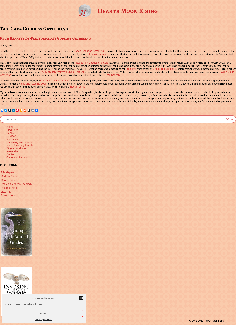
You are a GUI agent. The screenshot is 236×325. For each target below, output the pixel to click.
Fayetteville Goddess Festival (91, 62)
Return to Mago (9, 187)
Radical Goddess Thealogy (16, 184)
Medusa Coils (9, 176)
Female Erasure (98, 54)
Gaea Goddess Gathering (89, 51)
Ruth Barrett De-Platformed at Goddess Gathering (45, 38)
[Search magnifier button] (232, 119)
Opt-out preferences (43, 320)
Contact (10, 154)
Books (10, 133)
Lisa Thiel (6, 191)
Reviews (11, 136)
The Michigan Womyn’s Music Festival (62, 72)
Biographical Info (16, 148)
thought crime (77, 86)
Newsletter (12, 151)
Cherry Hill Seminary (164, 69)
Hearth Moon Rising (128, 10)
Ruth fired (130, 69)
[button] (81, 298)
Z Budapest (7, 172)
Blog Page (12, 130)
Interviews (12, 139)
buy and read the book (33, 83)
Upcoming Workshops (19, 142)
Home (9, 127)
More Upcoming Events (19, 145)
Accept (44, 313)
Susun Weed (8, 195)
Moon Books (8, 180)
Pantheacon (113, 75)
